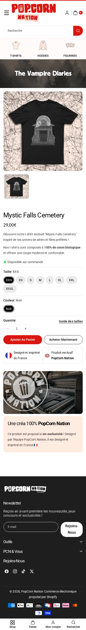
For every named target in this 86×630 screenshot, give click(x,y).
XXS (9, 280)
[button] (6, 12)
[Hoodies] (43, 45)
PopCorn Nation (32, 591)
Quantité (9, 320)
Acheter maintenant (63, 339)
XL (60, 280)
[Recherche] (78, 31)
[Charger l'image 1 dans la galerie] (16, 186)
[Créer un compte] (67, 12)
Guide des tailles (71, 321)
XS (20, 280)
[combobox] (43, 31)
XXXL (10, 288)
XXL (72, 280)
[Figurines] (70, 45)
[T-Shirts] (15, 45)
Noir (9, 308)
